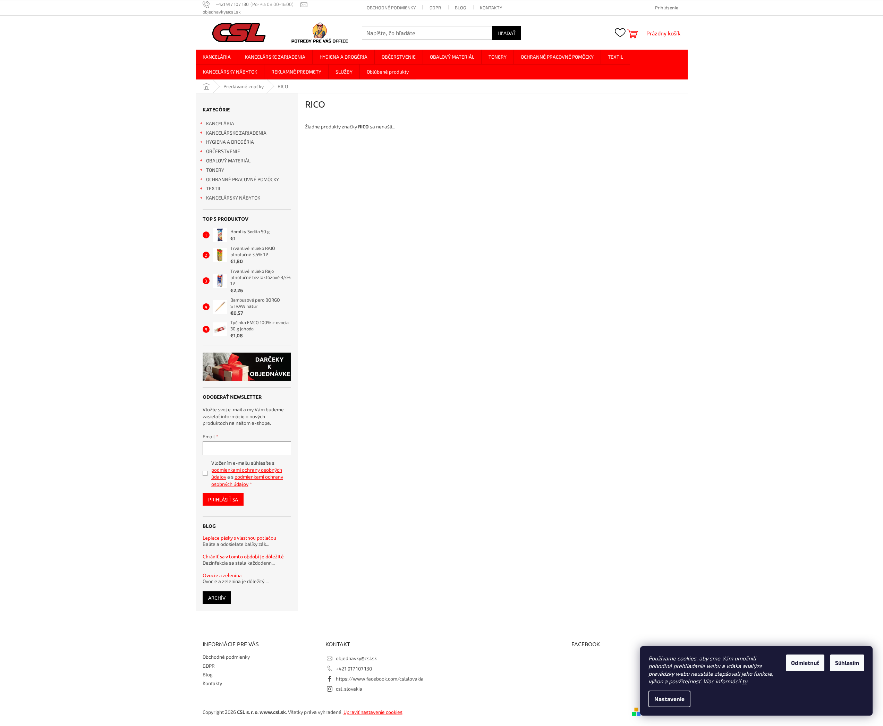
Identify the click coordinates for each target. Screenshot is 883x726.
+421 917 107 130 (354, 669)
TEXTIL (213, 188)
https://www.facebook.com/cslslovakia (380, 679)
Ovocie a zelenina (222, 575)
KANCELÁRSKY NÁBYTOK (233, 198)
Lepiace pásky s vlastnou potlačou (239, 537)
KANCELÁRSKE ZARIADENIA (236, 133)
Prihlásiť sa (223, 499)
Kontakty (491, 7)
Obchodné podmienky (391, 7)
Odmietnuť (805, 662)
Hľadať (507, 33)
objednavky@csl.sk (356, 658)
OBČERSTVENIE (223, 151)
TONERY (215, 170)
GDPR (435, 7)
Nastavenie (669, 698)
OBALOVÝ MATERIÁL (228, 160)
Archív (217, 597)
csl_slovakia (349, 689)
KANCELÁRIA (220, 123)
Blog (460, 7)
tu (744, 681)
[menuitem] (217, 57)
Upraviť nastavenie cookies (372, 712)
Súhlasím (847, 662)
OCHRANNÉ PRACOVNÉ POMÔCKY (242, 179)
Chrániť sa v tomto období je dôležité (243, 556)
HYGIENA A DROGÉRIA (230, 142)
